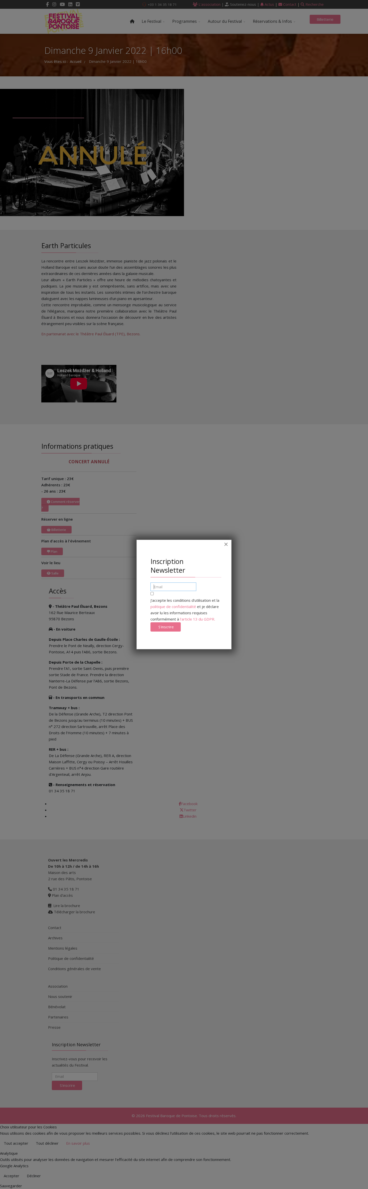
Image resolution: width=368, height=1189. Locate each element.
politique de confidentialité (173, 606)
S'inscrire (165, 626)
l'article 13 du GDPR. (197, 619)
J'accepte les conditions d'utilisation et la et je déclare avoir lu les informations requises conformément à (184, 610)
